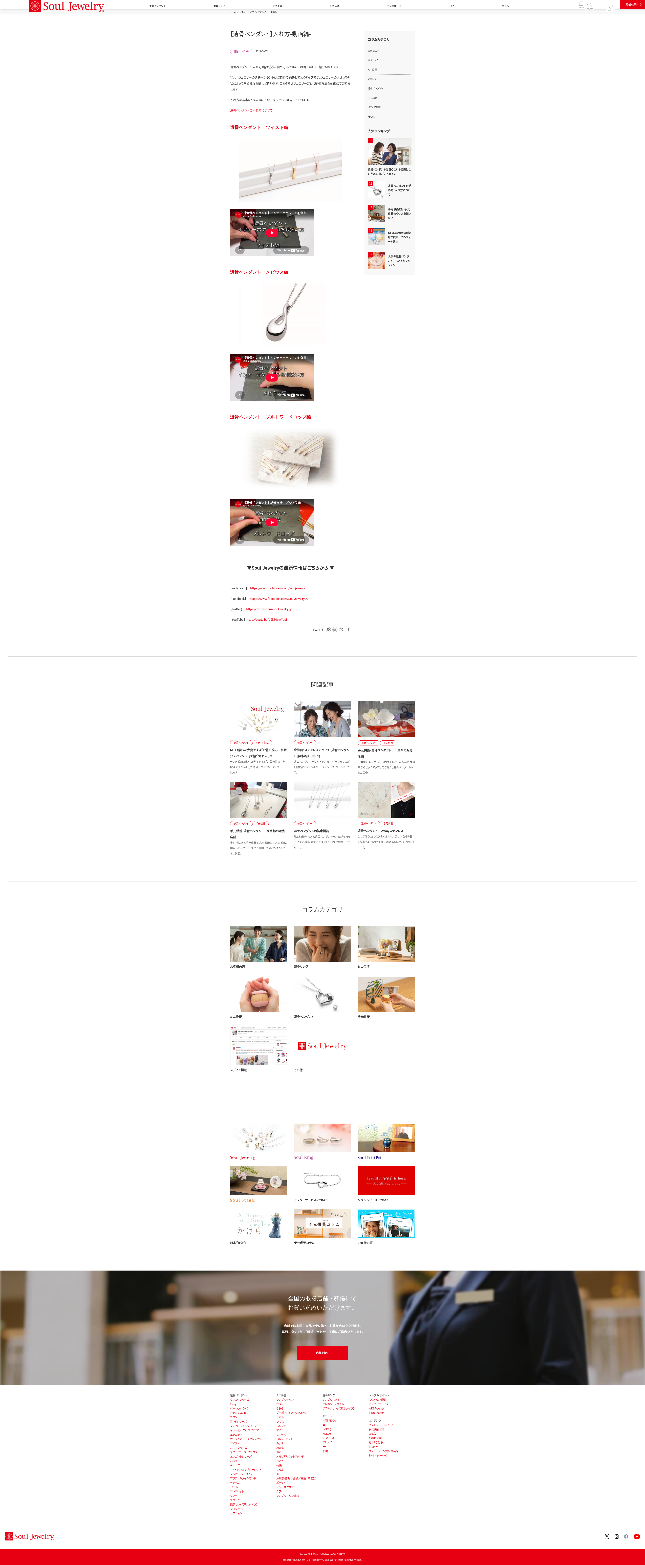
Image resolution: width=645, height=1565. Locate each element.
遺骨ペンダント (157, 6)
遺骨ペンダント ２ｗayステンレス (380, 831)
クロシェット (237, 1509)
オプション (236, 1513)
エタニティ (236, 1434)
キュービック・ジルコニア (244, 1430)
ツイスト (234, 1443)
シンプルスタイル (332, 1399)
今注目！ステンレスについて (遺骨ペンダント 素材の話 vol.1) (321, 753)
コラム (505, 6)
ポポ (278, 1452)
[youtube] (637, 1536)
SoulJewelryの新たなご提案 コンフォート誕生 (399, 237)
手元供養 (364, 1017)
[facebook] (626, 1536)
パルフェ (281, 1426)
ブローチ (235, 1500)
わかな (280, 1447)
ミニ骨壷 (277, 6)
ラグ (324, 1446)
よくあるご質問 (377, 1399)
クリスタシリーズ (239, 1399)
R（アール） (328, 1438)
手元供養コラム (304, 1243)
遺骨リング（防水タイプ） (244, 1504)
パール (234, 1487)
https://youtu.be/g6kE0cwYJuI (266, 619)
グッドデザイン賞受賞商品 (384, 1451)
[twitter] (607, 1536)
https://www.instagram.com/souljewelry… (278, 588)
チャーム (235, 1482)
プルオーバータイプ (241, 1474)
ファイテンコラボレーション (245, 1469)
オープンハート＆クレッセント (246, 1439)
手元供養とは (394, 6)
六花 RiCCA (329, 1420)
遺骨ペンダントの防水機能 (311, 831)
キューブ (235, 1465)
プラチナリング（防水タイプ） (338, 1408)
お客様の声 (237, 967)
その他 (298, 1070)
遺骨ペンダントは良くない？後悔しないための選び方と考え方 (389, 172)
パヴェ (233, 1461)
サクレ (280, 1404)
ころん (280, 1469)
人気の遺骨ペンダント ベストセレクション (399, 261)
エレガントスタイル (333, 1404)
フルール (281, 1434)
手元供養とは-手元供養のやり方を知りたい (399, 214)
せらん (280, 1417)
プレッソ (327, 1442)
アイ (278, 1430)
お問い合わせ (376, 1412)
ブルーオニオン (285, 1487)
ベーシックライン (239, 1408)
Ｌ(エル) (326, 1429)
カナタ (280, 1443)
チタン (233, 1417)
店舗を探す (632, 4)
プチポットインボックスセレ (291, 1412)
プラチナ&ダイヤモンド (243, 1478)
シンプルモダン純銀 (287, 1495)
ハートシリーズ (238, 1447)
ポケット (281, 1482)
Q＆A (451, 6)
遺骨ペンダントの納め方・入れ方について (399, 190)
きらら (279, 1408)
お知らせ (374, 1446)
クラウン (281, 1491)
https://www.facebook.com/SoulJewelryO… (279, 599)
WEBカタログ (376, 1408)
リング (233, 1495)
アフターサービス (378, 1404)
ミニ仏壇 (334, 6)
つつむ (280, 1421)
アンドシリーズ (238, 1421)
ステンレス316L (239, 1412)
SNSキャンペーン (379, 1455)
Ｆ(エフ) (326, 1433)
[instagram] (617, 1536)
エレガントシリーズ (241, 1456)
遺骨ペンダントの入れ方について (251, 110)
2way (233, 1404)
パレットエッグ (284, 1439)
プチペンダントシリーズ (243, 1426)
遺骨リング (219, 6)
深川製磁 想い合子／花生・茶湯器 (296, 1478)
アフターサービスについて (311, 1200)
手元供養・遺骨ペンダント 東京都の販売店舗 (257, 834)
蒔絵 (279, 1465)
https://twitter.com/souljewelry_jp (269, 609)
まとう (279, 1461)
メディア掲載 (238, 1070)
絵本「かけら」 (239, 1243)
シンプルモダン (285, 1399)
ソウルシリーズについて (373, 1200)
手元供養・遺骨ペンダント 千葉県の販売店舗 (385, 753)
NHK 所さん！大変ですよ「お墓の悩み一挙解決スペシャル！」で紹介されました (258, 753)
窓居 (325, 1451)
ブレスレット (237, 1491)
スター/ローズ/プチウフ (243, 1452)
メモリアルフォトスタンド (290, 1456)
